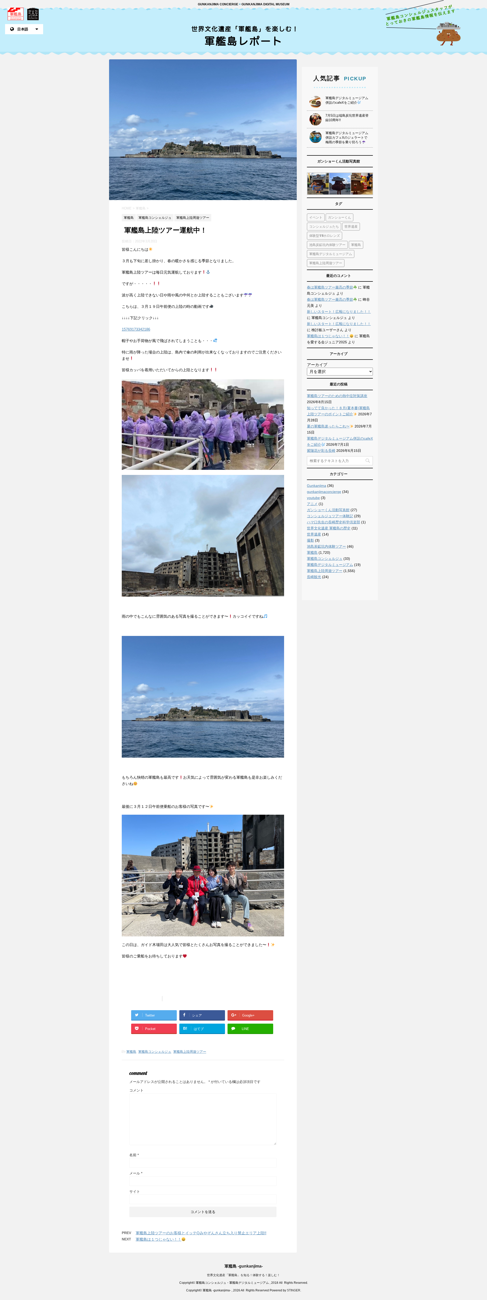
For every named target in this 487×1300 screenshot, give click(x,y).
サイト (134, 1191)
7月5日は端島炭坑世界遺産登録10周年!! (347, 118)
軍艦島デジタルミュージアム (330, 254)
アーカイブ (317, 365)
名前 (134, 1155)
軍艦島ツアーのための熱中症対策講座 (337, 396)
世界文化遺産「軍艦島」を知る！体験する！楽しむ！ (243, 1275)
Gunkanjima (316, 486)
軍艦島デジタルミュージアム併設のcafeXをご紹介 (346, 100)
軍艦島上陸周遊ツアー (189, 1052)
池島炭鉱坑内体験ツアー (327, 245)
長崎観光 (314, 577)
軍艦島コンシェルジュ (154, 1052)
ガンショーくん (339, 217)
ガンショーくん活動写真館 (328, 510)
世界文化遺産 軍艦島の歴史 (329, 528)
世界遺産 (351, 226)
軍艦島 (131, 1052)
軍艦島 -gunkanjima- (243, 1266)
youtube (313, 498)
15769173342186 (136, 329)
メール (135, 1173)
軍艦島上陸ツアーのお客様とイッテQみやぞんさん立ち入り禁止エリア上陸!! (201, 1233)
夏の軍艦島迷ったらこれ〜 (328, 426)
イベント (315, 217)
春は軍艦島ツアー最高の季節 (330, 287)
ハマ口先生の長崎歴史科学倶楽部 (333, 522)
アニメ (312, 504)
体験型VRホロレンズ (324, 236)
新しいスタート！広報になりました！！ (339, 312)
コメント (136, 1090)
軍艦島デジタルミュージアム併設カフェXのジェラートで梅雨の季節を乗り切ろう (346, 137)
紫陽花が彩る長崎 (321, 451)
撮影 (310, 540)
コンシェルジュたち (324, 226)
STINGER (293, 1290)
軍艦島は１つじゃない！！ (158, 1239)
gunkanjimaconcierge (324, 492)
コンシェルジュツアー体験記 (330, 516)
